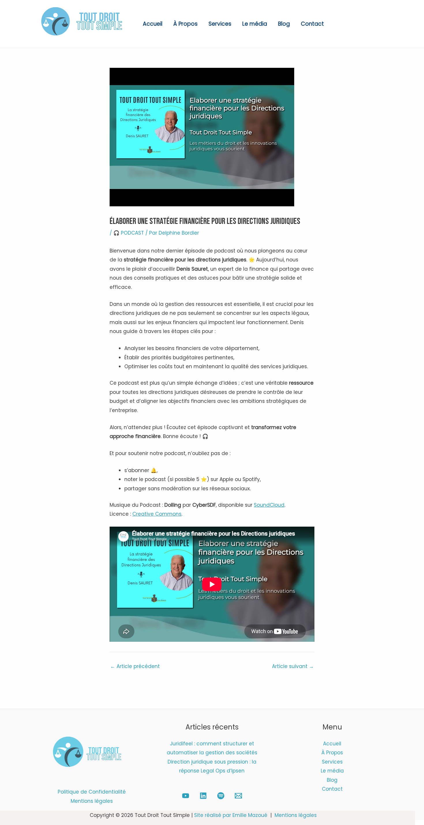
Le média (254, 24)
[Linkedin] (203, 796)
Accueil (152, 24)
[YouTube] (186, 796)
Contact (312, 24)
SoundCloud (269, 505)
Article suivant (293, 666)
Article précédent (135, 666)
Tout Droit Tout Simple (60, 40)
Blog (284, 24)
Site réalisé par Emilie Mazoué (230, 815)
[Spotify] (221, 796)
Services (220, 24)
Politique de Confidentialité (92, 791)
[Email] (238, 796)
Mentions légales (92, 801)
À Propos (185, 24)
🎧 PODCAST (128, 232)
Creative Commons (156, 513)
